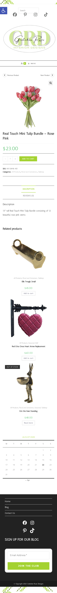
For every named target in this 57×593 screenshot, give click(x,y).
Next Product (45, 75)
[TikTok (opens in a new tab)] (44, 15)
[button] (3, 10)
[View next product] (52, 75)
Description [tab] (28, 189)
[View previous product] (5, 75)
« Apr (27, 480)
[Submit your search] (36, 10)
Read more (28, 423)
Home (7, 501)
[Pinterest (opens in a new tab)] (25, 15)
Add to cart (28, 159)
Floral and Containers (29, 172)
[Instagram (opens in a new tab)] (35, 15)
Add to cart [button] (28, 293)
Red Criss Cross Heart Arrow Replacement (28, 346)
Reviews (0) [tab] (28, 195)
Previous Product (13, 75)
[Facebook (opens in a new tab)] (14, 15)
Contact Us (10, 513)
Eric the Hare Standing (28, 411)
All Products (16, 172)
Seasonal (31, 343)
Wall (36, 343)
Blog (7, 507)
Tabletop (41, 172)
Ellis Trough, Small (28, 281)
